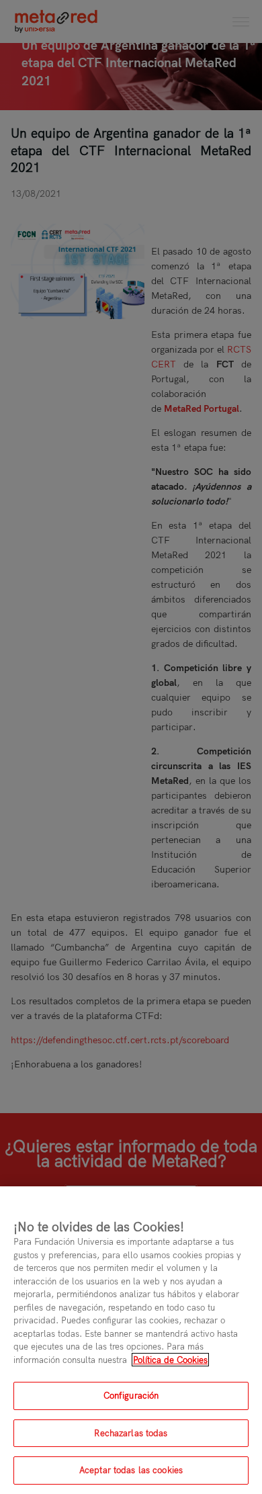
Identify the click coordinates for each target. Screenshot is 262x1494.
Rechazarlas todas (130, 1432)
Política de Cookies (170, 1359)
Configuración (131, 1395)
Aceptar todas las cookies (131, 1469)
